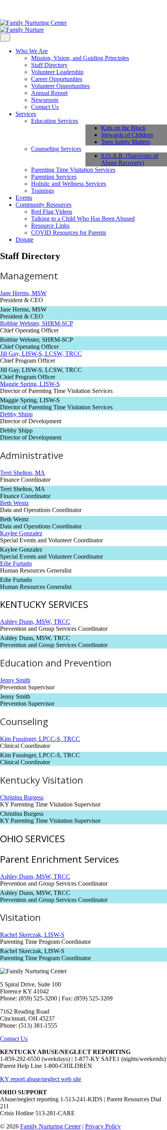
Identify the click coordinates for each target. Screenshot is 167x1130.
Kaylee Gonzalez (21, 533)
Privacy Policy (103, 1126)
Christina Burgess (21, 797)
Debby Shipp (16, 414)
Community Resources (43, 204)
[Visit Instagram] (8, 9)
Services (26, 114)
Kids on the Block (123, 128)
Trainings (42, 190)
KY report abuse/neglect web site (40, 1079)
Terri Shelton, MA (22, 472)
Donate (24, 239)
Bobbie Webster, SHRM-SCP (36, 323)
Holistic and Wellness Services (68, 183)
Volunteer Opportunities (60, 86)
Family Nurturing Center (50, 1126)
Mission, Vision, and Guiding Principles (80, 58)
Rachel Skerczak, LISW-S (32, 934)
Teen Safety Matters (125, 141)
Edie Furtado (16, 563)
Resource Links (50, 225)
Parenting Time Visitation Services (73, 169)
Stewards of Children (127, 135)
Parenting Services (54, 176)
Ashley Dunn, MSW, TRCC (35, 621)
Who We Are (32, 51)
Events (24, 197)
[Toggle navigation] (5, 37)
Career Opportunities (56, 79)
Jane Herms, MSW (23, 293)
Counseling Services (56, 148)
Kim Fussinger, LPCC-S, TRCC (40, 738)
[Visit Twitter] (14, 9)
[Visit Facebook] (2, 9)
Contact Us (45, 107)
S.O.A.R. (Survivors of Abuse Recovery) (129, 159)
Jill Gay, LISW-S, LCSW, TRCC (41, 353)
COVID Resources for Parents (68, 232)
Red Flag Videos (51, 211)
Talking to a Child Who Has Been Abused (83, 218)
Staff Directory (49, 65)
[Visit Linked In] (21, 9)
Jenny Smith (15, 680)
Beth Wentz (14, 503)
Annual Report (49, 93)
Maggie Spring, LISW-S (30, 384)
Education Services (54, 121)
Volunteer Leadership (57, 72)
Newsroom (44, 100)
